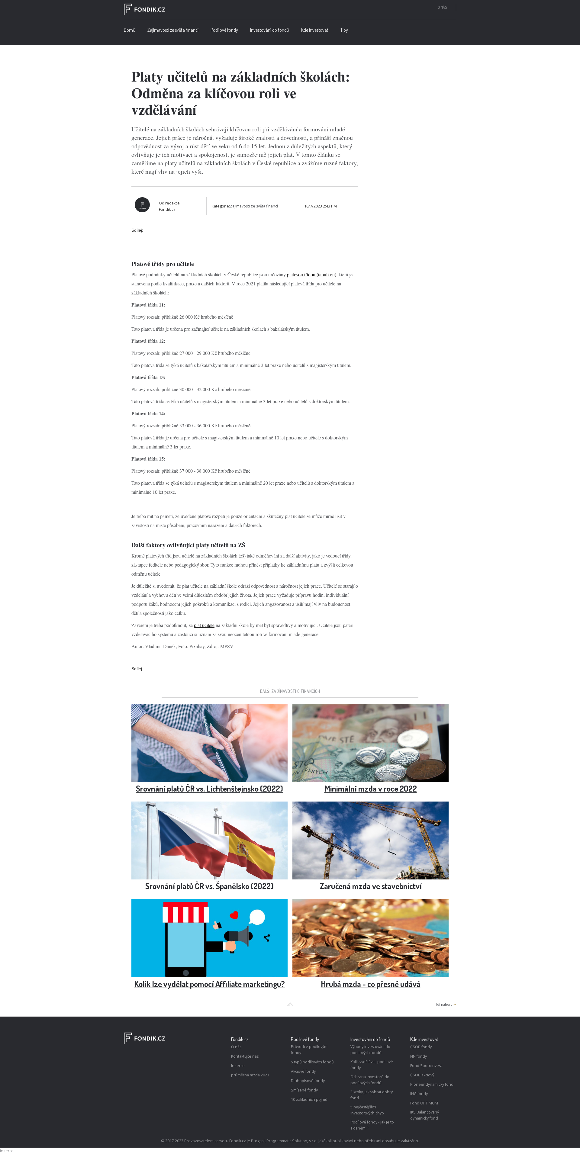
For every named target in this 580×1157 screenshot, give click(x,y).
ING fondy (419, 1093)
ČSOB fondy (421, 1046)
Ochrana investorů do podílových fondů (369, 1079)
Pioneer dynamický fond (431, 1084)
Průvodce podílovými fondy (309, 1049)
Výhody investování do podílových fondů (370, 1049)
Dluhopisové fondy (308, 1080)
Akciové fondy (303, 1071)
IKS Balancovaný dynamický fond (424, 1115)
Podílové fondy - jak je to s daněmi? (372, 1125)
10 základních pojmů (309, 1099)
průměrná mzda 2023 (250, 1075)
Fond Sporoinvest (426, 1065)
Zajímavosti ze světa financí (172, 30)
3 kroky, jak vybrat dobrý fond (371, 1095)
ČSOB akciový (422, 1075)
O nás (442, 7)
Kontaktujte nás (245, 1056)
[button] (224, 31)
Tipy (344, 30)
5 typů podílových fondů (312, 1062)
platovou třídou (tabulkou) (311, 274)
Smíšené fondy (304, 1090)
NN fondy (418, 1056)
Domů (129, 30)
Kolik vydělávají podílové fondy (371, 1064)
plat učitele (204, 625)
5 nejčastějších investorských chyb (367, 1110)
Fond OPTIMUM (424, 1103)
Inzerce (238, 1065)
